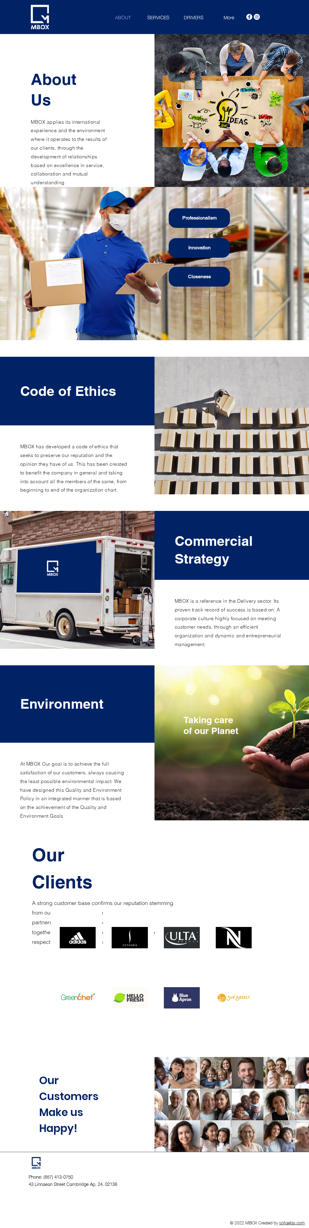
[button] (199, 218)
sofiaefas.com (292, 1222)
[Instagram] (257, 17)
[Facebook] (249, 17)
